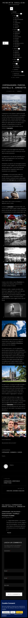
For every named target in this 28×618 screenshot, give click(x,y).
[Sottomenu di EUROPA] (18, 30)
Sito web (6, 585)
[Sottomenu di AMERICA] (19, 48)
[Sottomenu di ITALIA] (17, 16)
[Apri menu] (5, 43)
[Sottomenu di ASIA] (17, 63)
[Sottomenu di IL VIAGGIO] (21, 13)
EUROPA (20, 452)
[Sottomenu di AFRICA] (18, 59)
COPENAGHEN (5, 452)
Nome (6, 571)
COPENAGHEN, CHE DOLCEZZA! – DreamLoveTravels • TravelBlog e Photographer (11, 513)
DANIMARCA (13, 452)
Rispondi (9, 532)
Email (6, 578)
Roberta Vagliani (14, 3)
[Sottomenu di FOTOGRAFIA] (22, 71)
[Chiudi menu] (11, 8)
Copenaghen (10, 128)
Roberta (19, 91)
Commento (7, 550)
